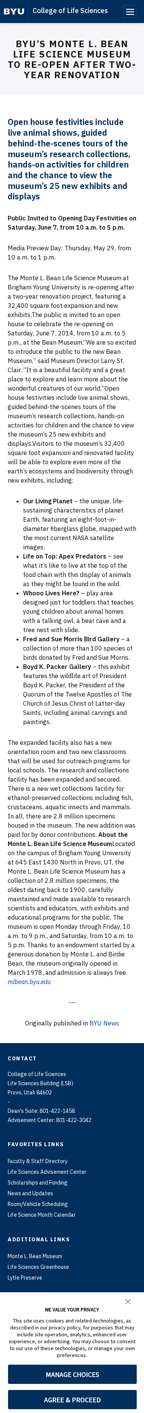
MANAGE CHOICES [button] (72, 1374)
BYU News (104, 1023)
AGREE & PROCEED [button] (72, 1399)
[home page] (14, 11)
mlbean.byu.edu (29, 982)
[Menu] (129, 11)
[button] (128, 1301)
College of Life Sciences (70, 10)
